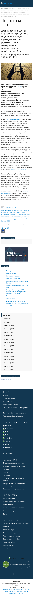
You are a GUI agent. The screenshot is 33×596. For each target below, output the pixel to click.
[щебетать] (5, 228)
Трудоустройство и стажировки (14, 413)
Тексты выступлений (13, 278)
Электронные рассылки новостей (15, 466)
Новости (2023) (9, 329)
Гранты (5, 472)
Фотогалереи (10, 298)
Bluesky (8, 426)
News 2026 (7, 318)
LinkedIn (8, 432)
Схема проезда (8, 545)
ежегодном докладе (13, 119)
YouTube (8, 441)
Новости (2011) (9, 370)
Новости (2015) (9, 356)
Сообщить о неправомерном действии (13, 479)
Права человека (9, 398)
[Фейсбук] (2, 228)
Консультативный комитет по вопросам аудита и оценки (14, 485)
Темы (5, 514)
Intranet (17, 574)
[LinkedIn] (8, 228)
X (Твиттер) (9, 429)
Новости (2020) (9, 339)
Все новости (7, 315)
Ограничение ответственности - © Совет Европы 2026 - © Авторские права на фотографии (16, 591)
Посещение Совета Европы (13, 416)
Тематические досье (12, 296)
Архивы (6, 527)
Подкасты (8, 447)
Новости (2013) (9, 363)
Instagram (8, 435)
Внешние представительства (13, 463)
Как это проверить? (16, 569)
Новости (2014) (9, 359)
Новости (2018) (9, 346)
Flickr (7, 444)
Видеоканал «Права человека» (14, 502)
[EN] (10, 208)
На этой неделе (11, 273)
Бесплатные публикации (12, 511)
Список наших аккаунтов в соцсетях (16, 524)
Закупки (6, 469)
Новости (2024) (9, 325)
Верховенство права (10, 405)
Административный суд (11, 536)
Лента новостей (9, 499)
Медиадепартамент (12, 271)
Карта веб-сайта (9, 542)
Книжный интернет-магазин (13, 508)
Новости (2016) (9, 353)
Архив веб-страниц (10, 530)
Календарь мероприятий (14, 276)
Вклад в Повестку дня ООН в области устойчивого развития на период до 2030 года (17, 291)
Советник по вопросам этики (13, 489)
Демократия (7, 401)
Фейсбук (8, 438)
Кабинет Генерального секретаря (15, 457)
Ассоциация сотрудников (12, 533)
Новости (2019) (9, 342)
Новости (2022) (9, 332)
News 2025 (7, 322)
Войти (5, 548)
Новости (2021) (9, 336)
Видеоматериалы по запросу (15, 301)
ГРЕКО (19, 87)
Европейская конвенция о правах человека (15, 409)
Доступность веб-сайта (11, 539)
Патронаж (6, 475)
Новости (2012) (9, 366)
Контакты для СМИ (10, 460)
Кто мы (5, 395)
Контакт (21, 593)
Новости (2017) (9, 349)
